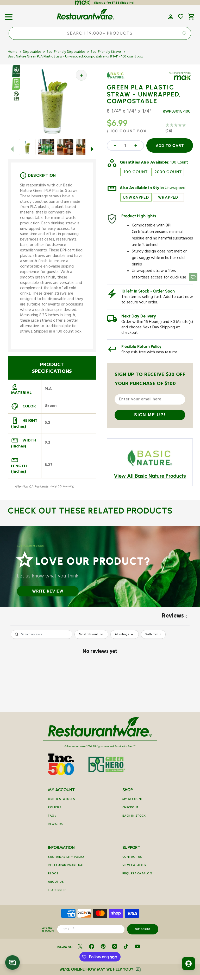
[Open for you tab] (188, 963)
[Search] (184, 33)
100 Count (179, 163)
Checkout (130, 808)
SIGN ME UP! (150, 415)
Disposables (32, 52)
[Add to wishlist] (181, 17)
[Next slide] (92, 149)
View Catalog (134, 865)
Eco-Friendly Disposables (66, 52)
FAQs (52, 816)
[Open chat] (12, 962)
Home (12, 52)
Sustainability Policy (66, 857)
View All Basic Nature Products (150, 476)
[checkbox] (153, 634)
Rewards (55, 824)
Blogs (53, 874)
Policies (54, 808)
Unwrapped (175, 188)
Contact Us (132, 857)
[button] (8, 15)
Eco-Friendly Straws (106, 52)
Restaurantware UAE (66, 865)
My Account (132, 799)
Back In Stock (134, 816)
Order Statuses (61, 799)
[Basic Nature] (122, 79)
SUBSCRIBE (143, 929)
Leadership (57, 890)
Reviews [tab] (175, 617)
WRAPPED (168, 197)
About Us (56, 882)
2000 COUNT (168, 172)
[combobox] (100, 33)
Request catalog (137, 874)
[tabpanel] (100, 670)
